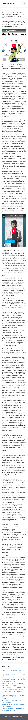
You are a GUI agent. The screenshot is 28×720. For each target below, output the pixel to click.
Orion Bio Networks (9, 3)
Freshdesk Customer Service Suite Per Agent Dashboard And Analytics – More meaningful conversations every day (14, 679)
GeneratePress (14, 717)
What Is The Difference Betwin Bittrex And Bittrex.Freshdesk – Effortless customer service (13, 697)
